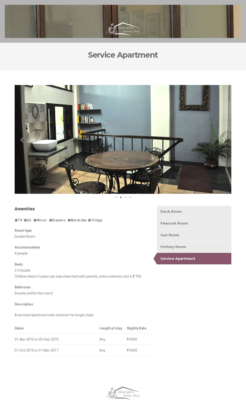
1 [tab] (115, 197)
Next (224, 139)
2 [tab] (120, 197)
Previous (21, 139)
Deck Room (171, 211)
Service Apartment (177, 258)
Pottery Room (173, 247)
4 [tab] (130, 197)
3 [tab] (125, 197)
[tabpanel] (123, 139)
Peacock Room (174, 223)
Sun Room (169, 235)
